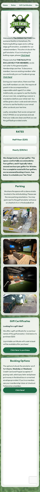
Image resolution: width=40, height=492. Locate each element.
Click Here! (25, 55)
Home (5, 5)
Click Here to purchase (20, 350)
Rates (13, 5)
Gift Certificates (25, 5)
